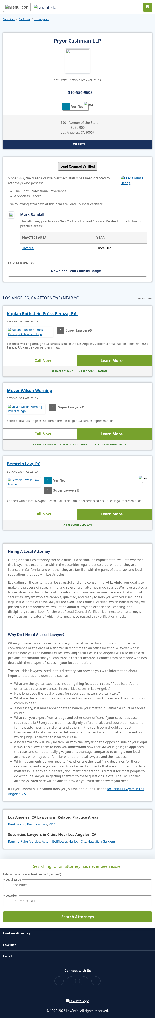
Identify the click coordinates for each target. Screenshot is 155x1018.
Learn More (112, 360)
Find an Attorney (16, 933)
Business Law (37, 824)
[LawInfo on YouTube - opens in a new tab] (83, 980)
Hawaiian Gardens (102, 841)
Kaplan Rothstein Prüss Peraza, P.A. (42, 313)
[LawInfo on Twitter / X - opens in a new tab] (71, 980)
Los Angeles (41, 19)
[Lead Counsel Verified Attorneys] (134, 191)
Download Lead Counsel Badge (76, 271)
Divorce (28, 248)
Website (79, 144)
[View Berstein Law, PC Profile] (24, 485)
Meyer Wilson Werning (29, 390)
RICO (53, 824)
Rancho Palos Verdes (24, 841)
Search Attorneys (77, 916)
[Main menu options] (17, 7)
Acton (46, 841)
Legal (7, 956)
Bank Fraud (16, 824)
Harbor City (77, 841)
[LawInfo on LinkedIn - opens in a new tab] (96, 980)
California (24, 19)
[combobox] (77, 884)
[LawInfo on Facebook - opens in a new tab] (59, 980)
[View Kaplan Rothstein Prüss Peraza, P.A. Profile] (30, 332)
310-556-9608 (80, 92)
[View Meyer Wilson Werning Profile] (26, 409)
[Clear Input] (147, 884)
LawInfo (9, 945)
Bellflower (59, 841)
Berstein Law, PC (23, 463)
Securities (9, 19)
